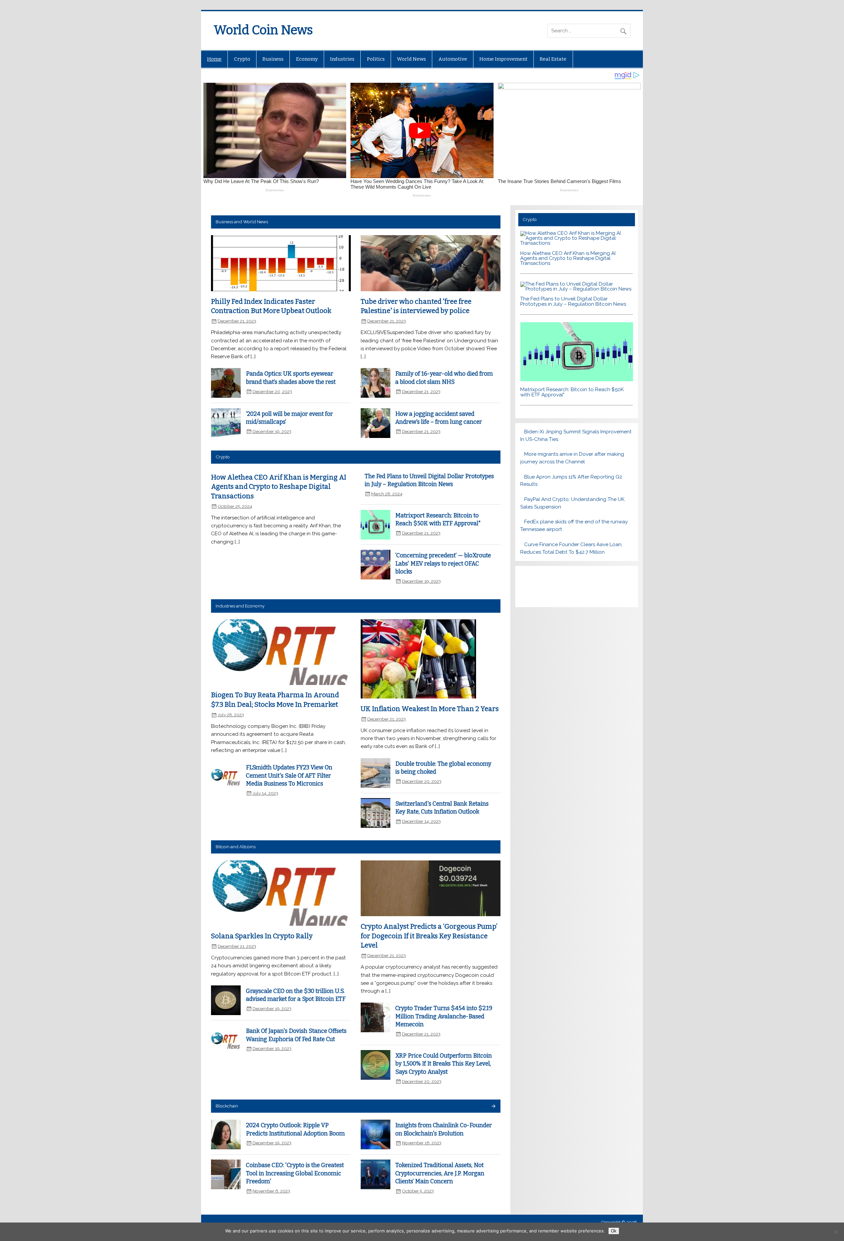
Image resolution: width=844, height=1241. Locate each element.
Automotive (452, 59)
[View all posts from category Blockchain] (493, 1106)
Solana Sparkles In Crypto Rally (262, 936)
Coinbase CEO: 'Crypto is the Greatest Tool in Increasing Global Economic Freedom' (295, 1173)
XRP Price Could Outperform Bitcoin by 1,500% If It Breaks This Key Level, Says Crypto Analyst (443, 1063)
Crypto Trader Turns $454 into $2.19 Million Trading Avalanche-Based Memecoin (443, 1016)
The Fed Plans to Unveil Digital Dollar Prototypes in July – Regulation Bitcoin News (573, 301)
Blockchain (227, 1105)
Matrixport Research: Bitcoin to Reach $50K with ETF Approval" (572, 392)
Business (273, 59)
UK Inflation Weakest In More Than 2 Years (430, 709)
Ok (614, 1230)
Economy (307, 59)
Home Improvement (503, 59)
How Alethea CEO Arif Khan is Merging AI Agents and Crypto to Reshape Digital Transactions (278, 486)
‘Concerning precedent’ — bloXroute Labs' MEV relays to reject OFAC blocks (443, 563)
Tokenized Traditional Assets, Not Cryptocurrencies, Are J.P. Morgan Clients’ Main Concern (439, 1173)
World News (411, 59)
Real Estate (553, 59)
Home (214, 59)
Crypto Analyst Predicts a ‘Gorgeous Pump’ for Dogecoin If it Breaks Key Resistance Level (429, 935)
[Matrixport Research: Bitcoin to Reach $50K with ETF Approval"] (576, 380)
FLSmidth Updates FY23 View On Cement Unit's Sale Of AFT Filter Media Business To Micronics (289, 775)
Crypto (242, 59)
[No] (835, 1231)
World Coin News (263, 30)
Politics (376, 59)
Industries (342, 59)
